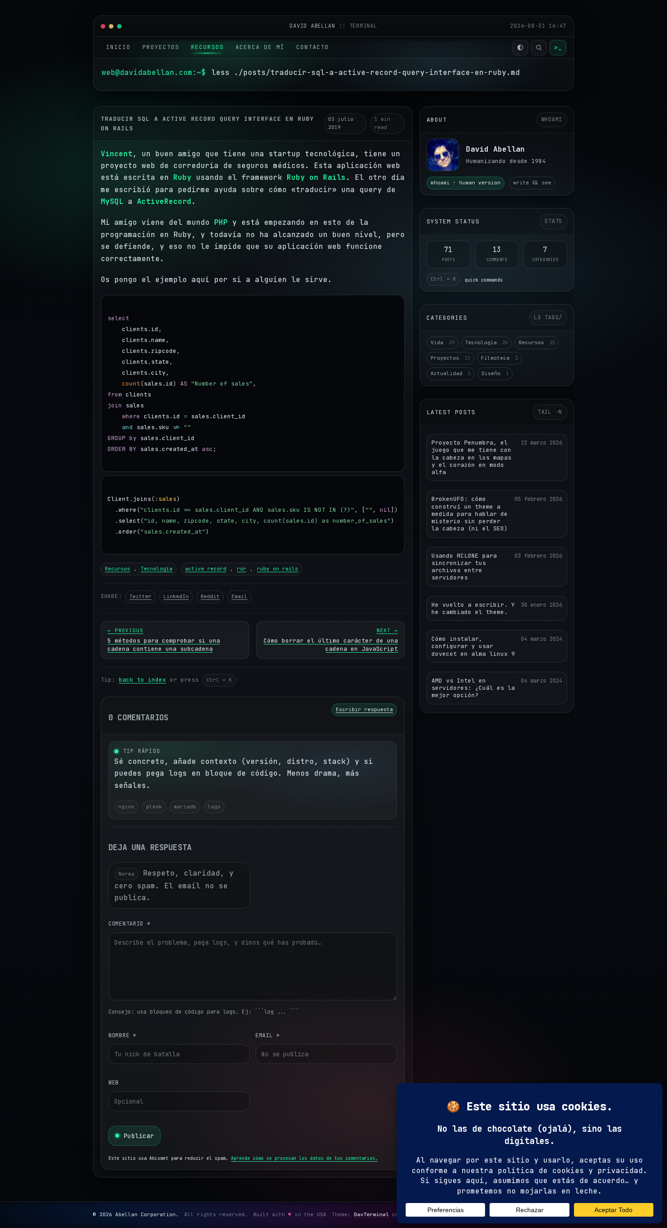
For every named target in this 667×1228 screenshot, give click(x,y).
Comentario (129, 923)
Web (113, 1082)
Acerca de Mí (259, 47)
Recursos (207, 47)
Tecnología (156, 568)
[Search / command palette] (539, 47)
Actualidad (451, 373)
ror (241, 568)
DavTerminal (371, 1214)
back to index (142, 679)
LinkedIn (176, 596)
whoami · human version (465, 182)
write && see (532, 182)
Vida (442, 342)
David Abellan (313, 26)
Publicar (139, 1136)
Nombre (122, 1035)
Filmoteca (499, 358)
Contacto (312, 47)
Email (239, 596)
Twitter (140, 596)
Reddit (210, 596)
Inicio (118, 47)
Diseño (495, 373)
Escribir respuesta (364, 709)
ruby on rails (277, 568)
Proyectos (160, 47)
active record (205, 568)
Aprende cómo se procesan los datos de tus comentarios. (304, 1158)
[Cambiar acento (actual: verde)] (520, 47)
